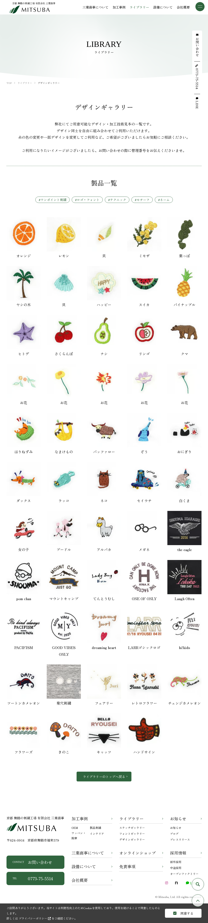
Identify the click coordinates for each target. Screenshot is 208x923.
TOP (198, 900)
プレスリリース (180, 839)
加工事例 (80, 819)
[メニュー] (200, 6)
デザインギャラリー (132, 839)
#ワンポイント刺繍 (52, 199)
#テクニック (117, 199)
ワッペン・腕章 (79, 835)
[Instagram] (166, 883)
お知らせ (178, 819)
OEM (75, 828)
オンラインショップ (137, 853)
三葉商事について (88, 853)
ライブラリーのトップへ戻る (104, 776)
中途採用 (175, 868)
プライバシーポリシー (33, 918)
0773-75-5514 (33, 878)
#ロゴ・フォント (87, 199)
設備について (84, 866)
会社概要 (80, 880)
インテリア (97, 834)
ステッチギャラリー (132, 828)
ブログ (174, 834)
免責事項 (127, 866)
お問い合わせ (32, 862)
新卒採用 (175, 862)
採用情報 (178, 853)
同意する (186, 913)
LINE (197, 105)
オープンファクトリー (184, 874)
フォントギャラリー (132, 834)
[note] (176, 883)
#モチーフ (142, 199)
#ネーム (164, 199)
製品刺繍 (95, 828)
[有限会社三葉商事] (29, 9)
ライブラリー (131, 819)
